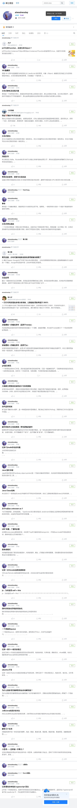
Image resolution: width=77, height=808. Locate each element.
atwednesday (6, 38)
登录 (72, 3)
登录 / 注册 (55, 802)
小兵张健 (11, 110)
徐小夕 (10, 297)
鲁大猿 (25, 239)
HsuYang (26, 190)
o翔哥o (25, 765)
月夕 (9, 43)
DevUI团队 (26, 773)
